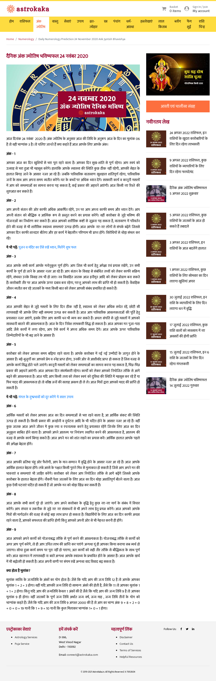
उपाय (80, 21)
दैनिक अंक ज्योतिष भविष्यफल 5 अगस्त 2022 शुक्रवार (188, 191)
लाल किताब (162, 24)
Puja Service (22, 643)
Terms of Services (130, 650)
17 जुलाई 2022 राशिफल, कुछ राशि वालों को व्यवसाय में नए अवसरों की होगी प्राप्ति (189, 330)
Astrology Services (26, 637)
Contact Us (126, 643)
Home (10, 39)
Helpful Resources (131, 656)
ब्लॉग (177, 21)
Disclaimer (126, 637)
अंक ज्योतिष (40, 24)
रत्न (105, 21)
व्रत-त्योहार (93, 24)
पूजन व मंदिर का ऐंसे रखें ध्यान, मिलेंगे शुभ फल (47, 247)
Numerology (26, 39)
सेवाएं (67, 21)
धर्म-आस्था (130, 24)
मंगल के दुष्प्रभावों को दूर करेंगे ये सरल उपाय (46, 397)
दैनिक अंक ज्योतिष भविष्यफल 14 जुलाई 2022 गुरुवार (188, 383)
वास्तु (55, 21)
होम (11, 21)
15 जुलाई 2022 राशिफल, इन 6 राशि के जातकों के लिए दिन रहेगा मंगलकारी (189, 358)
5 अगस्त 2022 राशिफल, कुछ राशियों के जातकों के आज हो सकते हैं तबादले (188, 221)
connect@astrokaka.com (82, 654)
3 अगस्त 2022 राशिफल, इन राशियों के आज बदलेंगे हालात (188, 245)
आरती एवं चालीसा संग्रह (178, 106)
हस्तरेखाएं (146, 21)
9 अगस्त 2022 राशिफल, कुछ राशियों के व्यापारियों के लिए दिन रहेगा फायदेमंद (188, 166)
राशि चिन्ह (202, 24)
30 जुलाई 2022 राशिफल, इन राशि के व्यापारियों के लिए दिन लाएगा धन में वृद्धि (188, 303)
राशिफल (25, 21)
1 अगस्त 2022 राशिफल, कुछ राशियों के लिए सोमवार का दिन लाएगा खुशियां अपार (189, 275)
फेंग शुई (189, 24)
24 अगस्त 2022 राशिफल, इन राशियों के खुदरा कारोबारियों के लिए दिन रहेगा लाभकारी (189, 138)
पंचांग (116, 21)
